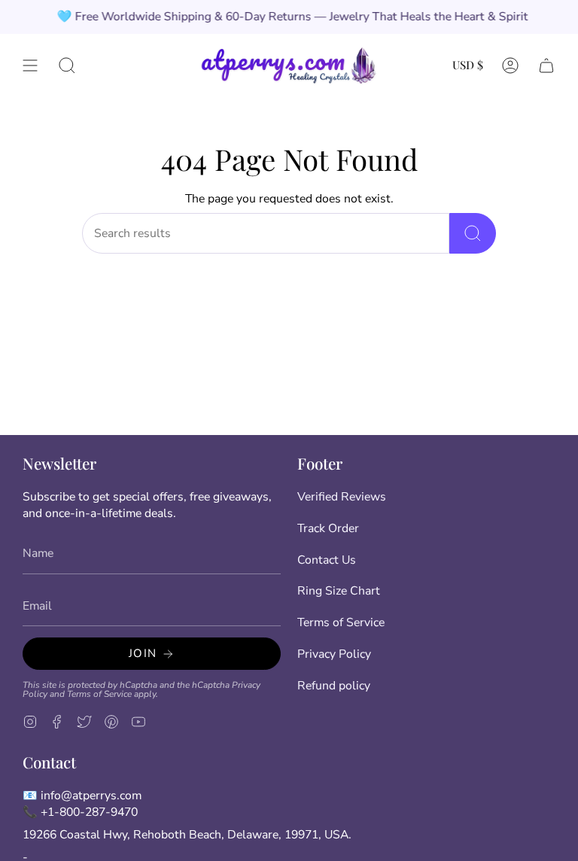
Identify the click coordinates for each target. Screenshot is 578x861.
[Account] (510, 65)
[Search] (472, 233)
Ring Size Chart (338, 591)
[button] (67, 65)
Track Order (328, 528)
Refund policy (333, 685)
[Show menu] (30, 65)
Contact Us (326, 560)
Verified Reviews (341, 496)
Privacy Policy (334, 654)
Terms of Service (99, 694)
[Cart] (546, 65)
